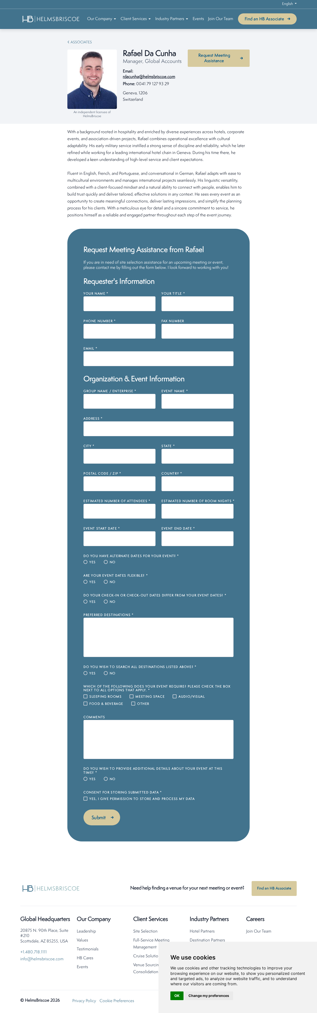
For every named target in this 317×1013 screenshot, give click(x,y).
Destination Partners (207, 940)
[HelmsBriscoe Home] (51, 19)
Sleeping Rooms (105, 696)
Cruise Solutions (147, 956)
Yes (92, 562)
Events (198, 19)
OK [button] (177, 995)
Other (143, 704)
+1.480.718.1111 (33, 952)
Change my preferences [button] (208, 995)
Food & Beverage (106, 704)
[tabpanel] (158, 174)
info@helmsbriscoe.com (41, 959)
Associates (81, 42)
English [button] (288, 4)
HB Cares (85, 958)
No (113, 562)
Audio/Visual (192, 696)
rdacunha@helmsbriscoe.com (149, 77)
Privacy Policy (84, 1001)
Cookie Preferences (117, 1001)
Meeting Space (150, 696)
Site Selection (145, 931)
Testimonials (88, 949)
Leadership (86, 931)
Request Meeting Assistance (214, 58)
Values (82, 940)
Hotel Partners (202, 931)
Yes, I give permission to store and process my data (142, 799)
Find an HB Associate (264, 19)
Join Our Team (220, 19)
